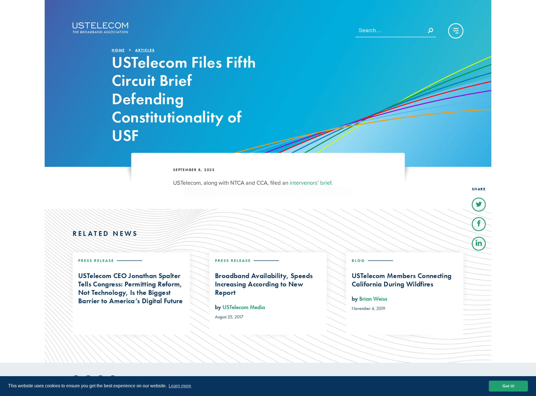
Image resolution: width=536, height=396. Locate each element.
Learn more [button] (180, 385)
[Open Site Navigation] (455, 31)
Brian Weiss (373, 298)
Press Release (96, 260)
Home (118, 50)
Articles (144, 50)
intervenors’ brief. (311, 183)
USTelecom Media (243, 307)
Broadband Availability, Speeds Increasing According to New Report (264, 284)
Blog (358, 260)
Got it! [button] (508, 386)
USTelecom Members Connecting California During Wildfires (402, 280)
